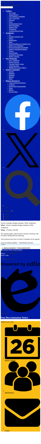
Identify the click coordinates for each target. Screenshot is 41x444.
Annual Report (13, 15)
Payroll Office (13, 92)
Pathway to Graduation (16, 46)
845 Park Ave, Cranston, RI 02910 (12, 252)
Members (12, 75)
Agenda (11, 72)
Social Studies (13, 53)
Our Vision (12, 13)
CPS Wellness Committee (17, 16)
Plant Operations (14, 25)
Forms (11, 88)
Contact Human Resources (17, 83)
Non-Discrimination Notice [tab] (14, 317)
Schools (7, 216)
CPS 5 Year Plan (14, 18)
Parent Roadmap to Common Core (20, 44)
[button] (9, 11)
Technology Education (16, 55)
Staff (6, 218)
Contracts (12, 84)
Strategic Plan (13, 27)
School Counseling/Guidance (18, 49)
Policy (11, 79)
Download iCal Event (26, 242)
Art (10, 35)
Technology (12, 29)
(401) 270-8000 (10, 253)
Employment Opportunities (17, 86)
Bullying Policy (10, 259)
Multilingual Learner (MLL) (17, 68)
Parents (7, 214)
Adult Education (14, 66)
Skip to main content (7, 2)
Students (7, 220)
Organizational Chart (15, 24)
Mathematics (13, 40)
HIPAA (11, 90)
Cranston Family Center (16, 64)
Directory (12, 20)
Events (3, 244)
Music (11, 42)
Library (11, 38)
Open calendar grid (24, 248)
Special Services (14, 62)
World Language (14, 56)
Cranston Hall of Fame (16, 31)
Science (11, 51)
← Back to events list (9, 248)
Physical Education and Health (18, 47)
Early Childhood (14, 60)
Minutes (11, 77)
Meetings (12, 73)
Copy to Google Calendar (9, 242)
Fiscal (10, 22)
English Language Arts (16, 37)
